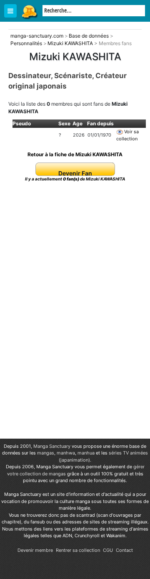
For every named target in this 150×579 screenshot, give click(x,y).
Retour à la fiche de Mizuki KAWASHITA (75, 154)
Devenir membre (35, 550)
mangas (45, 453)
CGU (108, 550)
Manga (29, 11)
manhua (86, 453)
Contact (124, 550)
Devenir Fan (75, 173)
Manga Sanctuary (51, 446)
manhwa (66, 453)
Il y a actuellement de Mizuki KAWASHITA (75, 178)
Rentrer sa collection (78, 550)
